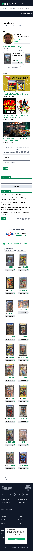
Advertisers (4, 506)
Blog (19, 523)
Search (16, 186)
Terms (3, 537)
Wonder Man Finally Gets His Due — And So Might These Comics (15, 139)
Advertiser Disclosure (25, 13)
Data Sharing (22, 502)
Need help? (4, 520)
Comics (5, 20)
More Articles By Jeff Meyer (20, 40)
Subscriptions (5, 502)
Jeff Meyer (7, 25)
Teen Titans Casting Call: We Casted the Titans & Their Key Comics (15, 116)
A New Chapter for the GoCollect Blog (12, 195)
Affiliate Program (6, 509)
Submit (5, 168)
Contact (3, 523)
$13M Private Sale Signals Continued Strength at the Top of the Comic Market (15, 93)
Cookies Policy (18, 534)
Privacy (3, 534)
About (20, 520)
